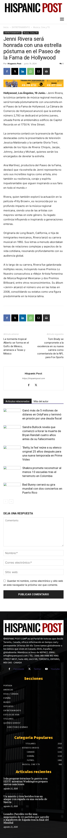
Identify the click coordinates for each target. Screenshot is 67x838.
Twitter (37, 669)
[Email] (38, 71)
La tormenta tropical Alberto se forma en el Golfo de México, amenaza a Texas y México (16, 346)
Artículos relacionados (17, 401)
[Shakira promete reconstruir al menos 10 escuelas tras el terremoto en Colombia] (12, 472)
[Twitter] (29, 669)
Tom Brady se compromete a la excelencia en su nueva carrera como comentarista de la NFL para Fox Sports (50, 348)
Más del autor (41, 401)
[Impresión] (46, 71)
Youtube (55, 669)
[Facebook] (6, 71)
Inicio (6, 27)
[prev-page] (5, 501)
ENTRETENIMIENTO (21, 27)
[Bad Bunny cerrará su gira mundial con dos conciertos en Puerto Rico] (12, 489)
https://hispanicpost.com (33, 378)
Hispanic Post (14, 63)
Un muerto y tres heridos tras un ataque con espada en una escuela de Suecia (25, 799)
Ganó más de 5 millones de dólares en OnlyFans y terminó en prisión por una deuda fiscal (42, 414)
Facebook (19, 669)
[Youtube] (46, 669)
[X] (14, 71)
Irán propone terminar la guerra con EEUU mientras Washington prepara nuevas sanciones (25, 781)
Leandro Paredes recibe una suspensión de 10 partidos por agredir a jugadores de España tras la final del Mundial (26, 818)
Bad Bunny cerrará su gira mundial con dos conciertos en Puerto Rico (42, 488)
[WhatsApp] (30, 71)
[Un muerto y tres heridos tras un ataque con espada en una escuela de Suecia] (58, 801)
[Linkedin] (22, 71)
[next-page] (11, 501)
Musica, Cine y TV (41, 27)
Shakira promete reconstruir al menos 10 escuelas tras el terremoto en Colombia (41, 472)
